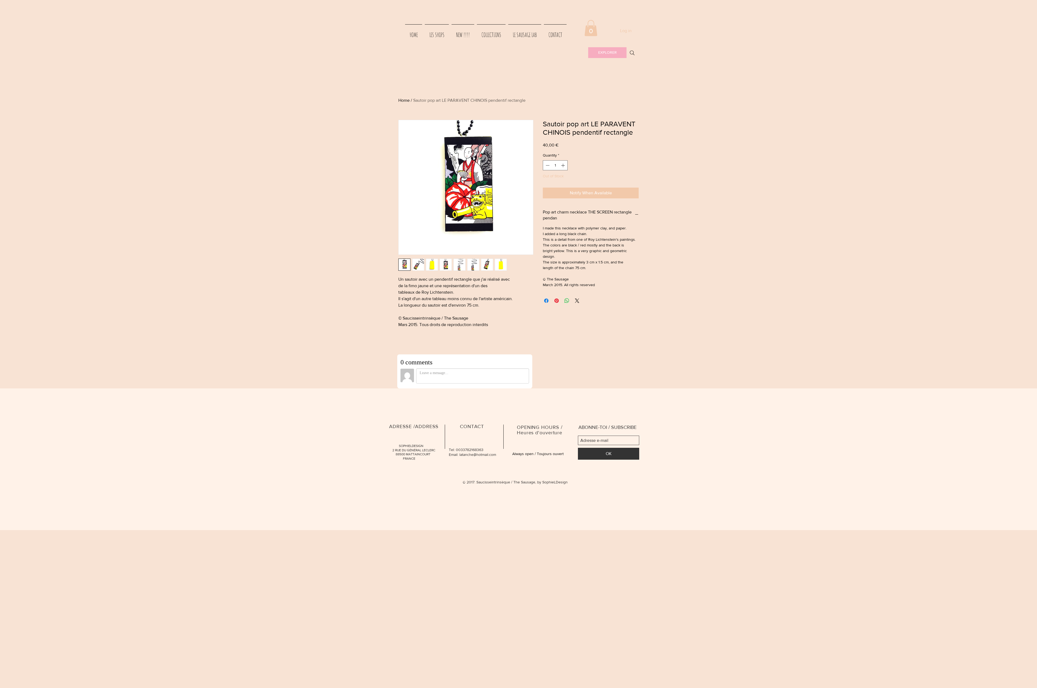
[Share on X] (577, 300)
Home (404, 100)
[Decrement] (547, 165)
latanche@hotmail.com (477, 454)
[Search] (632, 53)
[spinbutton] (555, 165)
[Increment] (563, 165)
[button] (591, 28)
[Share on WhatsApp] (567, 300)
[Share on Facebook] (546, 300)
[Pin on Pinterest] (556, 300)
